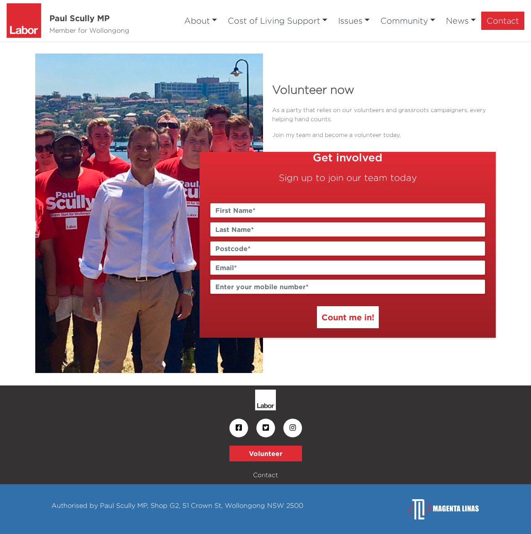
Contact (503, 20)
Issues (350, 20)
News (457, 20)
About (197, 20)
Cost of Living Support (274, 20)
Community (404, 20)
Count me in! (348, 317)
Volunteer (266, 453)
